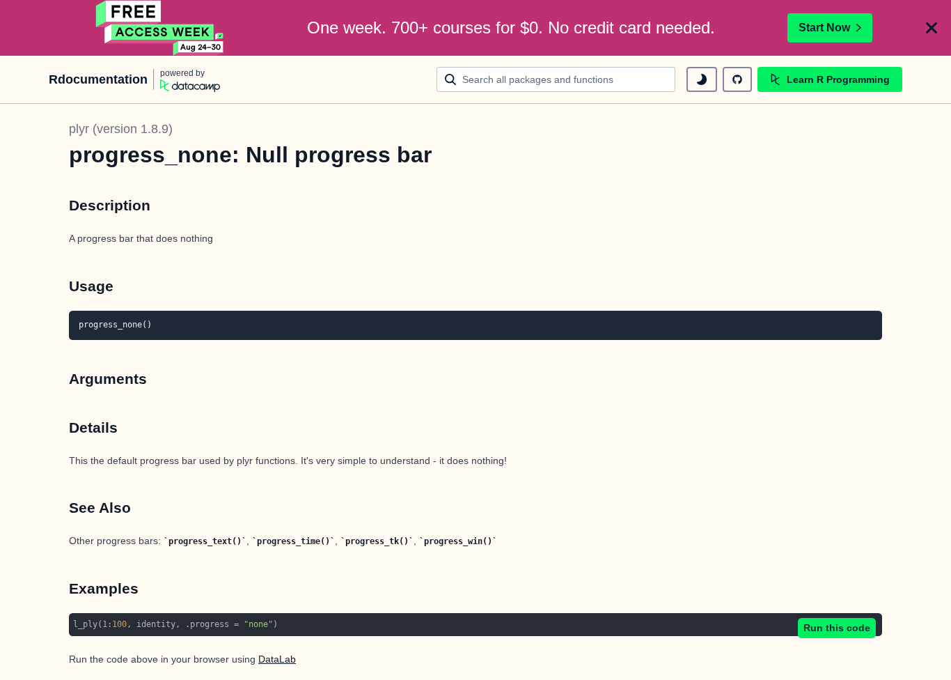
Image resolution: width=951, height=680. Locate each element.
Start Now (824, 27)
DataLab (277, 659)
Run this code (836, 627)
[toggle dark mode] (701, 79)
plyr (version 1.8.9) (121, 129)
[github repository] (737, 79)
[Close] (931, 28)
